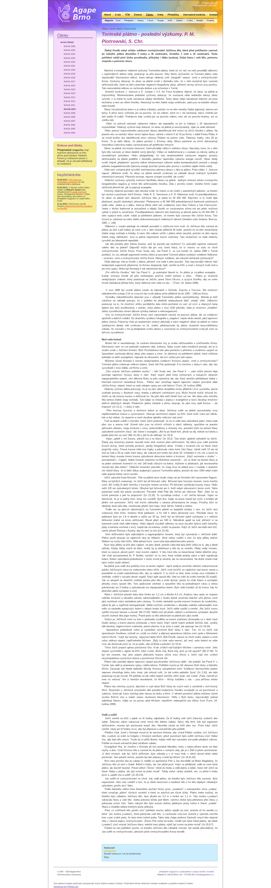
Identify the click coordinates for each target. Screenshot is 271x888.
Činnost (138, 15)
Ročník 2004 (69, 133)
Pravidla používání (78, 192)
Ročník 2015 (69, 89)
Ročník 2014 (69, 93)
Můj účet (213, 5)
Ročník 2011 (69, 105)
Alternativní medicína (194, 15)
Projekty (210, 20)
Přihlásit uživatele (210, 3)
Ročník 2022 (69, 62)
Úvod (118, 20)
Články (149, 15)
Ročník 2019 (69, 74)
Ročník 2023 (69, 58)
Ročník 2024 (69, 54)
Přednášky (173, 15)
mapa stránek (199, 871)
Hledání (199, 20)
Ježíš (169, 20)
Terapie (160, 20)
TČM (127, 15)
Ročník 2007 (69, 121)
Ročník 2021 (69, 66)
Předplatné (129, 20)
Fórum (150, 20)
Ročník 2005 (69, 129)
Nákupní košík (200, 5)
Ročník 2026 (69, 46)
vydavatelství (186, 871)
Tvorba (189, 20)
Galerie (179, 20)
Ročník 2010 (70, 109)
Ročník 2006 (69, 125)
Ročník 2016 (69, 85)
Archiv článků (67, 42)
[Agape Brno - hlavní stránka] (74, 11)
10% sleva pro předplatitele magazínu (69, 181)
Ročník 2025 (69, 50)
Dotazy (140, 20)
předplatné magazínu (168, 871)
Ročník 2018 (69, 78)
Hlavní (107, 15)
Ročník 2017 (69, 81)
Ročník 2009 (69, 113)
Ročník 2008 (69, 117)
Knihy (160, 15)
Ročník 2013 (69, 97)
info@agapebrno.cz (205, 874)
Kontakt (213, 15)
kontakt (210, 871)
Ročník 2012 (69, 101)
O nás (118, 15)
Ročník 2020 (69, 70)
